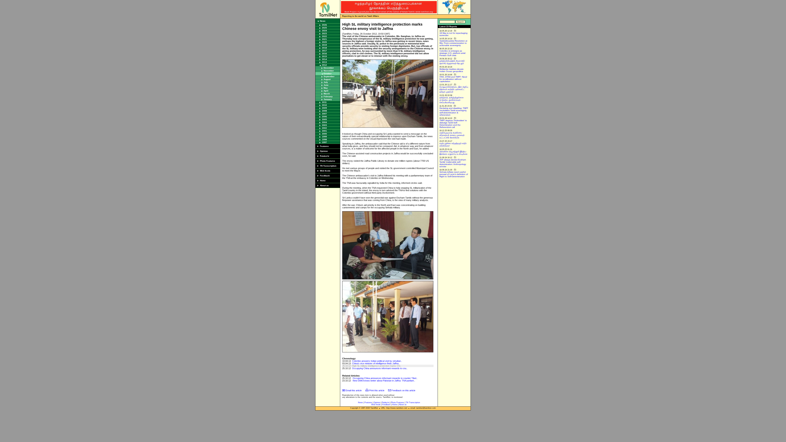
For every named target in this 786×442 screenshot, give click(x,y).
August (327, 79)
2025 (324, 28)
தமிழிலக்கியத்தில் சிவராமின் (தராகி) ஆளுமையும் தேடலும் (452, 62)
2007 (324, 114)
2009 (324, 108)
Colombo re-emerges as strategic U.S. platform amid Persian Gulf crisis (452, 53)
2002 (324, 128)
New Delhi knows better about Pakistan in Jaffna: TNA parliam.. (384, 380)
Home (323, 180)
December (329, 68)
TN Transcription (328, 166)
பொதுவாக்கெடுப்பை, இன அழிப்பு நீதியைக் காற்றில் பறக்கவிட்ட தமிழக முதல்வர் (453, 89)
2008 (324, 111)
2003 (324, 125)
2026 (324, 25)
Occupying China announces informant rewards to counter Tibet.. (385, 378)
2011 (324, 102)
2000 (324, 134)
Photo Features (327, 161)
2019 (324, 45)
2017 (324, 51)
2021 (324, 39)
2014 (324, 59)
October (328, 73)
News (322, 21)
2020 (324, 42)
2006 (324, 116)
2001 (324, 131)
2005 (324, 119)
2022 (324, 36)
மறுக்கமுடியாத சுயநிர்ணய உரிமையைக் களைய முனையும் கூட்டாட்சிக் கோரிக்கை (451, 135)
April (326, 91)
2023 (324, 33)
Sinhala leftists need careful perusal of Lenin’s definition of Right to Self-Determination (453, 174)
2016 (324, 53)
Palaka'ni (324, 156)
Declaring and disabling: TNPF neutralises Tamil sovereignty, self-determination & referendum (453, 111)
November (329, 71)
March (327, 93)
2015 (324, 56)
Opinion (324, 151)
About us (324, 185)
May (326, 88)
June (326, 85)
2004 (324, 122)
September (329, 76)
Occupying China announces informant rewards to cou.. (380, 368)
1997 (324, 142)
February (328, 96)
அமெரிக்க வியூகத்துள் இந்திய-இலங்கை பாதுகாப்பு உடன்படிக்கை (453, 152)
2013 (324, 62)
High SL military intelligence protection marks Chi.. (376, 366)
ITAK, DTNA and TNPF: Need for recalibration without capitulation (453, 79)
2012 (324, 65)
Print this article (376, 390)
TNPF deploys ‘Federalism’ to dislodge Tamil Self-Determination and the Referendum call (453, 123)
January (328, 99)
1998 (324, 139)
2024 (324, 30)
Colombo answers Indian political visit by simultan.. (377, 361)
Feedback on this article (403, 390)
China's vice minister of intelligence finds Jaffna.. (376, 363)
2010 (324, 105)
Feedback (325, 176)
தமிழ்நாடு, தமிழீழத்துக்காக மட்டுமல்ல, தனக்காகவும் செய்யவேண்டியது (451, 100)
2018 (324, 48)
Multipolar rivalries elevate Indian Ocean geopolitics (451, 70)
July (326, 82)
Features (324, 146)
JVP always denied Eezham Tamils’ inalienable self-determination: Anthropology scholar (452, 163)
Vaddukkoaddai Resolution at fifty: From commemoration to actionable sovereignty (453, 43)
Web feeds (325, 171)
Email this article (354, 390)
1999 (324, 136)
